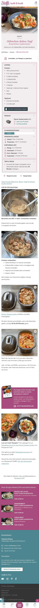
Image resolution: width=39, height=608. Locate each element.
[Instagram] (7, 579)
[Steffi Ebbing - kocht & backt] (12, 3)
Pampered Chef (19, 478)
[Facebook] (16, 579)
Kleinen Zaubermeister (9, 314)
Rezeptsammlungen (22, 452)
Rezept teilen (27, 176)
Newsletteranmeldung (12, 569)
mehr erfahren (19, 499)
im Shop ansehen (21, 124)
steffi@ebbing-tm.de (14, 545)
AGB (2, 597)
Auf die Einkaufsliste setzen (17, 109)
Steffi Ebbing (4, 52)
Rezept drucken (12, 176)
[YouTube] (3, 579)
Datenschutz (5, 590)
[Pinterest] (12, 579)
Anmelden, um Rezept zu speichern (20, 58)
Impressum (4, 593)
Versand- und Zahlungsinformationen (12, 599)
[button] (19, 116)
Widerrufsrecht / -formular (9, 595)
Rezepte (12, 52)
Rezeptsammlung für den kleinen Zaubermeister (17, 445)
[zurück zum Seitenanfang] (37, 600)
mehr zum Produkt (22, 121)
